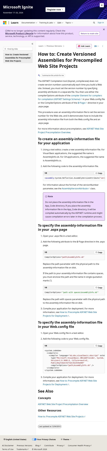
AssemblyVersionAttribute (75, 188)
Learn (40, 46)
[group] (74, 178)
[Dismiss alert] (102, 5)
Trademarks (22, 449)
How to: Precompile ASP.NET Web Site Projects (61, 416)
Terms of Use (7, 449)
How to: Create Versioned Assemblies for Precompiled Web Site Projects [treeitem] (17, 57)
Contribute (49, 445)
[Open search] (94, 22)
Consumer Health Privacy (79, 445)
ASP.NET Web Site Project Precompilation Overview (63, 404)
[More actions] (102, 46)
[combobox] (18, 49)
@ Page (81, 102)
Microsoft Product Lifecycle (19, 33)
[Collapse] (32, 44)
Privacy (60, 445)
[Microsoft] (5, 22)
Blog (37, 445)
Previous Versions (54, 46)
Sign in (101, 22)
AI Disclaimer (8, 445)
